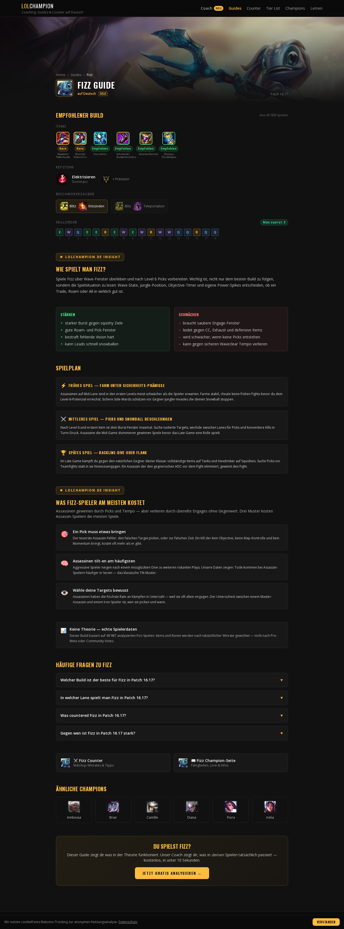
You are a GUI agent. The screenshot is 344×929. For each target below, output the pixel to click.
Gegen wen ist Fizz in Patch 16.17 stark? (172, 733)
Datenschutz (128, 922)
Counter (254, 8)
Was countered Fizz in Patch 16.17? (172, 715)
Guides (235, 8)
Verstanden (326, 922)
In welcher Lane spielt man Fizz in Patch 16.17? (172, 697)
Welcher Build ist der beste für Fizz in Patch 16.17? (172, 679)
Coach (211, 8)
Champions (295, 8)
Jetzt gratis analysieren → (172, 873)
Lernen (316, 8)
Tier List (273, 8)
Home (60, 75)
